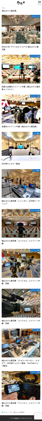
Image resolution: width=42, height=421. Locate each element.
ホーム (6, 412)
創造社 (17, 418)
